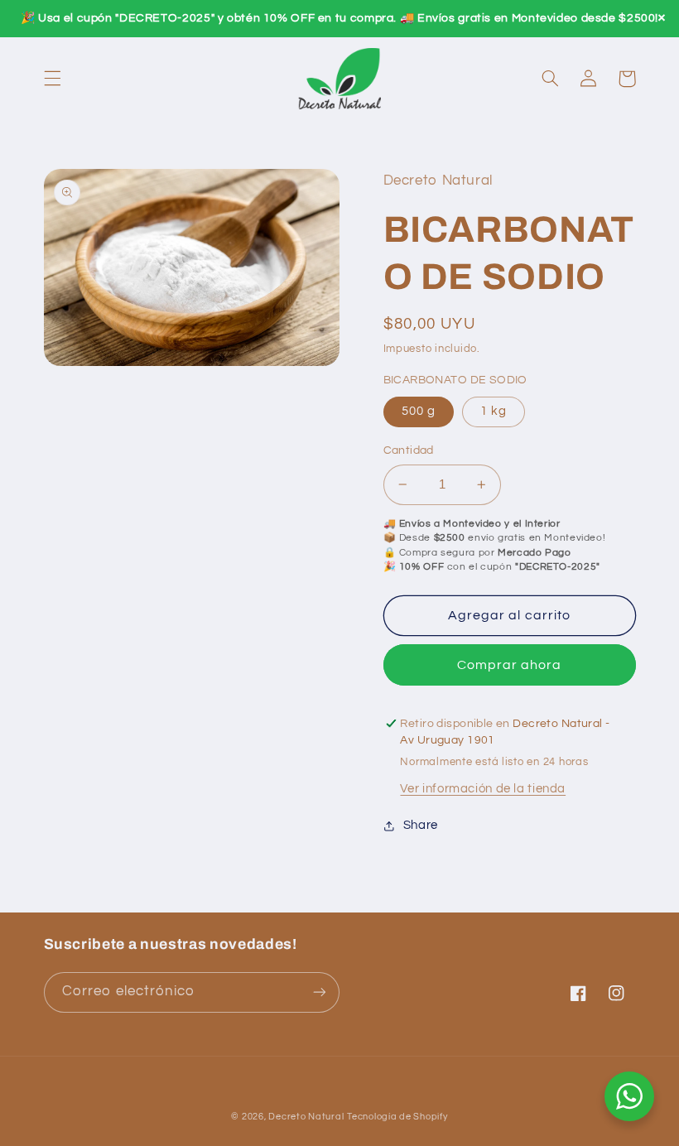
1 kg (493, 411)
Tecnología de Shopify (397, 1116)
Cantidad (408, 450)
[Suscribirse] (320, 992)
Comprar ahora (509, 665)
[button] (52, 79)
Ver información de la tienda (483, 788)
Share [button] (420, 825)
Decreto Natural (306, 1116)
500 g (419, 411)
